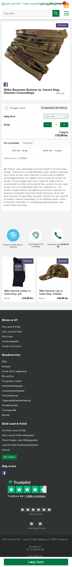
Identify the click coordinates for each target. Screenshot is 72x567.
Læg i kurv (36, 562)
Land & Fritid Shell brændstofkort (20, 444)
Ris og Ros (8, 376)
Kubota (6, 449)
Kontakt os (35, 546)
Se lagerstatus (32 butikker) (54, 107)
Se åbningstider (10, 341)
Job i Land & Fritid (12, 331)
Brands (6, 415)
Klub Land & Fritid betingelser (18, 435)
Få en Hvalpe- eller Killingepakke (20, 440)
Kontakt (6, 366)
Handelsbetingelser (12, 385)
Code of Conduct (11, 346)
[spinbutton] (56, 124)
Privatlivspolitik (10, 405)
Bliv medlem (9, 457)
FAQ (4, 361)
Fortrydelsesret (10, 395)
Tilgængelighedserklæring (16, 400)
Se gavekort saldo (12, 381)
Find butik (7, 336)
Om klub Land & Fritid (14, 430)
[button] (64, 124)
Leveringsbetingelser (13, 390)
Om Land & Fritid (11, 326)
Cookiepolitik (9, 410)
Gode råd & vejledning (14, 371)
